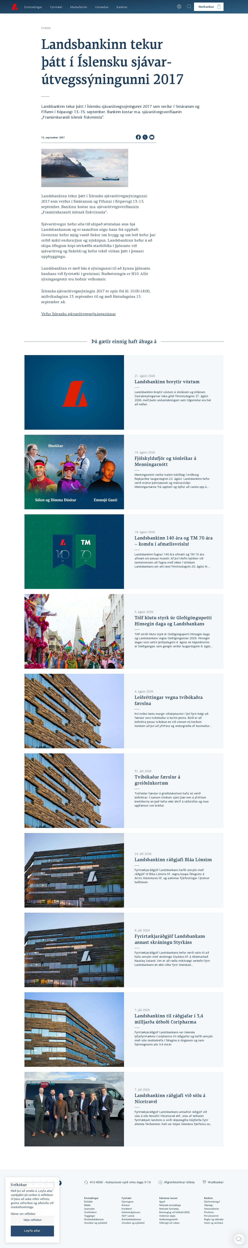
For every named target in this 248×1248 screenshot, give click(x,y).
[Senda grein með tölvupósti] (151, 138)
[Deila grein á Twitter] (145, 138)
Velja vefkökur (32, 1220)
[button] (170, 7)
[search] (189, 6)
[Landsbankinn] (14, 6)
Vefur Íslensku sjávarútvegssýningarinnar (78, 314)
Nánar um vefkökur (23, 1214)
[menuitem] (33, 6)
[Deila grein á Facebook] (138, 138)
